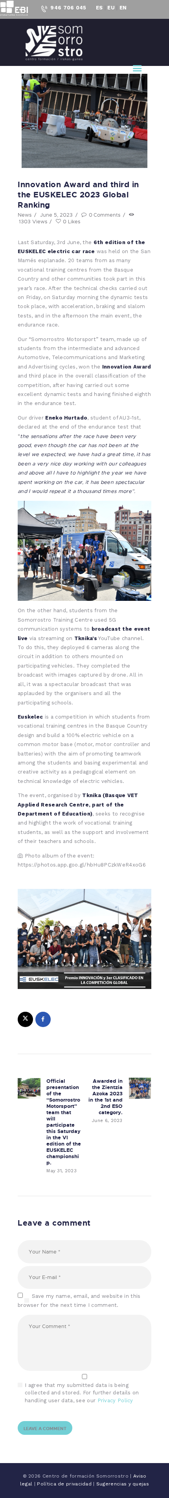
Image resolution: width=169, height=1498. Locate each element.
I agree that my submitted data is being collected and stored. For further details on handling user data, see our (82, 1392)
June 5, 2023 (56, 215)
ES (99, 8)
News (24, 215)
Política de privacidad (65, 1484)
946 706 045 (68, 8)
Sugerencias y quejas (122, 1484)
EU (111, 8)
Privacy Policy (115, 1400)
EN (123, 8)
